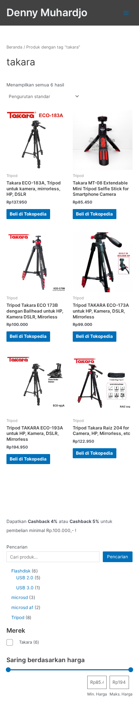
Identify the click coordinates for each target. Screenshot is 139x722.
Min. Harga (97, 694)
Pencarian (16, 547)
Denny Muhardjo (46, 12)
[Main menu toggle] (126, 12)
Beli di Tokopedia (28, 214)
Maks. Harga (121, 694)
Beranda (14, 47)
